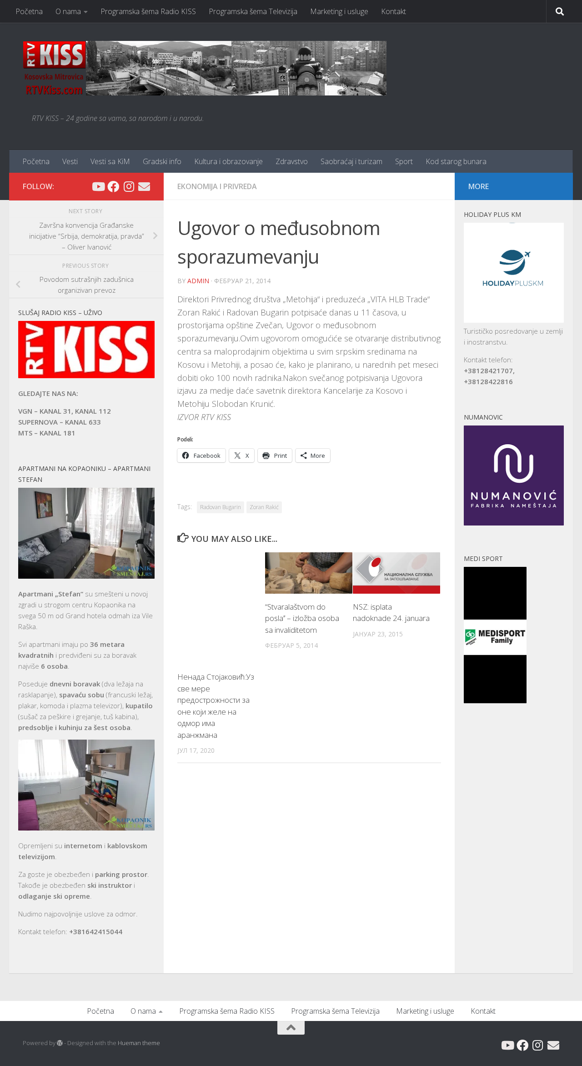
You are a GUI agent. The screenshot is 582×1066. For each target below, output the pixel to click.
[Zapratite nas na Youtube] (98, 186)
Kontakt (393, 11)
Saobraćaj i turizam (351, 161)
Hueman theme (139, 1043)
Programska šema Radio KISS (148, 11)
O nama (68, 11)
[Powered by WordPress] (60, 1043)
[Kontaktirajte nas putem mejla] (144, 186)
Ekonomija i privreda (217, 186)
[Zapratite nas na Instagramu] (129, 186)
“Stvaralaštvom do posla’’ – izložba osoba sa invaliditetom (302, 618)
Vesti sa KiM (110, 161)
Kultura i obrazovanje (228, 161)
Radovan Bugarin (220, 507)
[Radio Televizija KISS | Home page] (204, 68)
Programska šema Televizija (253, 11)
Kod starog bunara (456, 161)
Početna (29, 11)
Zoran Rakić (264, 507)
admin (198, 280)
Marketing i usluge (339, 11)
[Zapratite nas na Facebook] (113, 186)
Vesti (70, 161)
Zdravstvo (292, 161)
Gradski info (162, 161)
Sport (404, 161)
